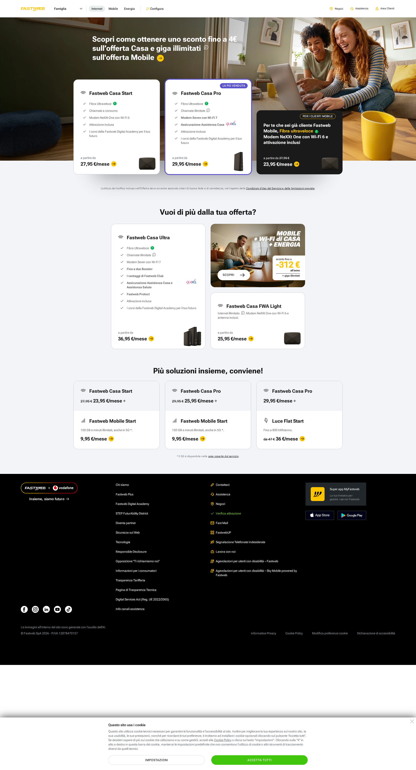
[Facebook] (24, 609)
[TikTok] (68, 609)
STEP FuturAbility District (132, 513)
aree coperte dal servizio (223, 456)
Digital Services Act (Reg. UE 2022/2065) (142, 599)
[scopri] (113, 164)
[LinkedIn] (46, 609)
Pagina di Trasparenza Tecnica (136, 590)
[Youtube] (57, 609)
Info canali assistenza (130, 609)
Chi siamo (122, 484)
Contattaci (222, 484)
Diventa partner (126, 523)
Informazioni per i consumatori (136, 570)
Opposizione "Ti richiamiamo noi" (138, 561)
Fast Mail (222, 523)
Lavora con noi (226, 551)
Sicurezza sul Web (128, 532)
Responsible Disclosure (131, 551)
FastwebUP (223, 532)
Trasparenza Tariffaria (130, 580)
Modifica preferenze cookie (330, 633)
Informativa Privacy (263, 633)
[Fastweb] (36, 8)
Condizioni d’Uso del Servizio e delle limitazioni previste (280, 188)
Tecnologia (123, 542)
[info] (205, 48)
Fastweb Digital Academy (132, 504)
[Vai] (160, 58)
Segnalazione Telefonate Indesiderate (240, 542)
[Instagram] (35, 609)
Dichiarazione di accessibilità (376, 633)
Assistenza (223, 494)
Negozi (220, 504)
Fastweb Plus (124, 494)
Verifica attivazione (228, 513)
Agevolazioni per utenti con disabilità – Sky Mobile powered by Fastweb (256, 573)
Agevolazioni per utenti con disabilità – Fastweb (247, 561)
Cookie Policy (294, 633)
